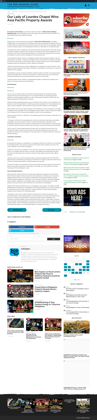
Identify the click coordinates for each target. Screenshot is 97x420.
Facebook (22, 227)
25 (72, 272)
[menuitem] (1, 1)
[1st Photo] (10, 38)
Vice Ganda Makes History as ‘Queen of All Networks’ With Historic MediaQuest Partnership (77, 149)
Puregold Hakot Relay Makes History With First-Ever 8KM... (83, 411)
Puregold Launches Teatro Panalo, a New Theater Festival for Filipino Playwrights (76, 111)
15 (87, 267)
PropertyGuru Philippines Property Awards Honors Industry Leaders (46, 289)
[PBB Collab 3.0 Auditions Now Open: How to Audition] (77, 66)
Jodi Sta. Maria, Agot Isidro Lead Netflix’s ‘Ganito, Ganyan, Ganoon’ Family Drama (76, 130)
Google (48, 227)
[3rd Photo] (10, 90)
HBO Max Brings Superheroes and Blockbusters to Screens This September (33, 336)
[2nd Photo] (10, 87)
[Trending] (28, 319)
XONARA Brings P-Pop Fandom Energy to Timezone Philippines (47, 304)
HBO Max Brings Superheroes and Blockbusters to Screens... (28, 411)
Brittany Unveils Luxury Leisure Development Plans (73, 335)
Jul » (78, 279)
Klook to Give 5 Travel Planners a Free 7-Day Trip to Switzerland (76, 93)
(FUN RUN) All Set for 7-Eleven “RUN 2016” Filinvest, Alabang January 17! (75, 388)
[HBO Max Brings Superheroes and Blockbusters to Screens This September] (34, 324)
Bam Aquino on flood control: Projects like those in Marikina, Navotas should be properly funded (48, 275)
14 (84, 267)
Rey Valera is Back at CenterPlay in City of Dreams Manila (77, 289)
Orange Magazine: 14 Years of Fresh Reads (77, 307)
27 (80, 272)
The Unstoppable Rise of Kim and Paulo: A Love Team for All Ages (77, 302)
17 (69, 269)
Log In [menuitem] (4, 1)
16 (65, 269)
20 (80, 269)
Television (32, 332)
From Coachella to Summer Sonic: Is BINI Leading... (69, 401)
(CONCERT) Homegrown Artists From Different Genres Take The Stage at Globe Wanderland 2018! (76, 356)
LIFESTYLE (10, 14)
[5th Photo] (10, 140)
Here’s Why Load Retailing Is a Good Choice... (14, 408)
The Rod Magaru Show (22, 4)
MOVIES (27, 332)
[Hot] (9, 270)
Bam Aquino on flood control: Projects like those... (55, 411)
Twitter (22, 230)
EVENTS (36, 300)
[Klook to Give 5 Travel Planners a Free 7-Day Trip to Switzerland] (77, 84)
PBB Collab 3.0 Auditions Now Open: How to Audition (76, 75)
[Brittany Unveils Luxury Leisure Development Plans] (77, 326)
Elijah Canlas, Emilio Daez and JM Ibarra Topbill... (42, 410)
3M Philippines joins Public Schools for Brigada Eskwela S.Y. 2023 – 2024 (76, 295)
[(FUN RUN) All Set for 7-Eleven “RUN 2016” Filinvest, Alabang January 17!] (77, 373)
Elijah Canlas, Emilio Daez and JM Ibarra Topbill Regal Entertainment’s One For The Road (53, 336)
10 (69, 267)
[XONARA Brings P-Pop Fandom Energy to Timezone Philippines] (20, 306)
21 (84, 269)
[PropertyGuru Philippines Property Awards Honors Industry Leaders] (20, 291)
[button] (86, 5)
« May (75, 279)
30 (65, 275)
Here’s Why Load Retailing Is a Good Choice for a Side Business (15, 332)
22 (87, 269)
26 (76, 272)
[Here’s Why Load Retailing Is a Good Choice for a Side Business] (15, 323)
